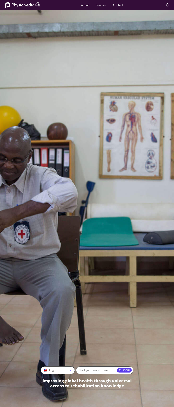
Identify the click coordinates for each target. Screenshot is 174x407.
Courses (101, 5)
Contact (118, 5)
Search (126, 370)
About (85, 5)
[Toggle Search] (167, 5)
